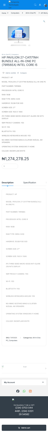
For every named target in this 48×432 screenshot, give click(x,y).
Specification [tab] (29, 183)
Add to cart (25, 428)
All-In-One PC (31, 13)
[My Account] (40, 4)
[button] (44, 21)
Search (35, 5)
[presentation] (45, 368)
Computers (15, 13)
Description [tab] (7, 183)
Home (4, 13)
